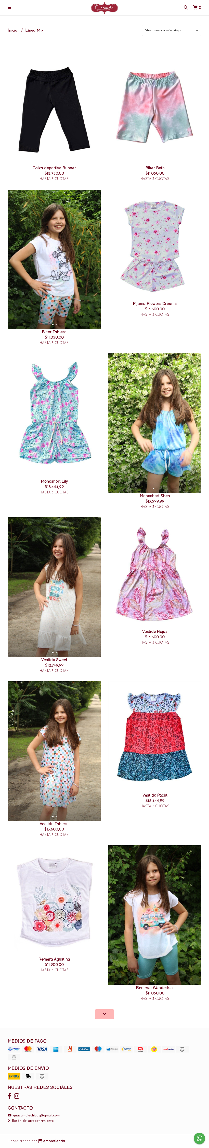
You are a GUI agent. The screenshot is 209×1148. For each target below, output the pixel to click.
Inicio (13, 31)
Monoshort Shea (155, 496)
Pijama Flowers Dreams (155, 303)
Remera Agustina (54, 959)
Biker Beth (155, 168)
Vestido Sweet (54, 660)
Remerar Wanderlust (155, 988)
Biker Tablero (54, 332)
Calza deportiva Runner (54, 168)
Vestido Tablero (54, 824)
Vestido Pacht (154, 795)
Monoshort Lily (54, 481)
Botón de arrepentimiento (32, 1121)
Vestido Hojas (154, 631)
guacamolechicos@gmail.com (36, 1115)
